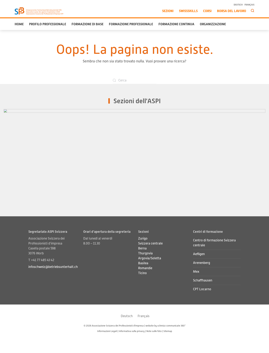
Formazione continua (176, 24)
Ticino (142, 273)
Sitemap (167, 331)
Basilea (143, 263)
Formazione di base (87, 24)
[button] (252, 10)
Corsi (207, 11)
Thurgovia (145, 253)
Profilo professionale (47, 24)
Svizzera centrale (150, 243)
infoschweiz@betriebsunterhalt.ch (53, 267)
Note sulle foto (154, 331)
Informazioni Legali (107, 331)
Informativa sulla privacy (132, 331)
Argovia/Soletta (149, 258)
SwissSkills (188, 11)
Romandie (145, 268)
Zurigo (142, 238)
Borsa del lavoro (231, 11)
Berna (142, 248)
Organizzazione (213, 24)
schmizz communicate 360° (171, 325)
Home (19, 24)
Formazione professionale (131, 24)
